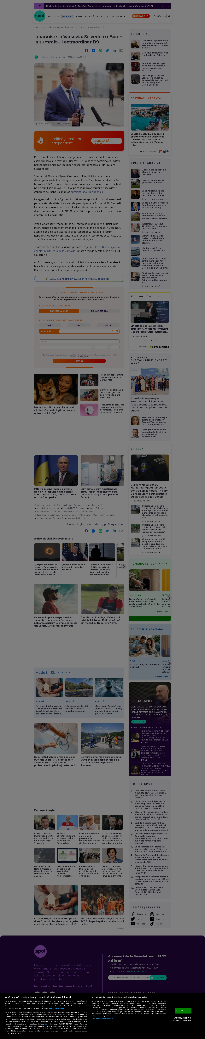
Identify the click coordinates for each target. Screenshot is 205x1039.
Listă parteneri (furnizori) (102, 1019)
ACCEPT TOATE (183, 1010)
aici (46, 1024)
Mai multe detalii (56, 1008)
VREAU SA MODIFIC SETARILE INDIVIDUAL (182, 1019)
